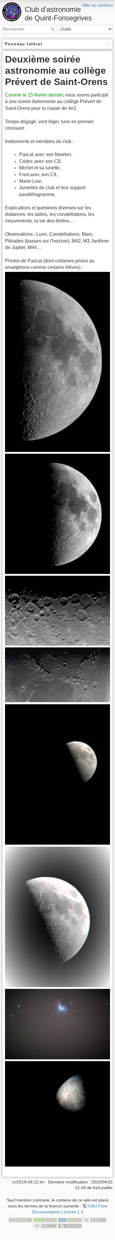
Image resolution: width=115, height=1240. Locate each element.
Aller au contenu (97, 5)
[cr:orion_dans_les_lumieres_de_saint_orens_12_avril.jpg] (57, 1023)
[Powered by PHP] (70, 1219)
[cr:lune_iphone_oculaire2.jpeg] (57, 916)
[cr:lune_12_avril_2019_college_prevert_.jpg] (57, 513)
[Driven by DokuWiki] (70, 1225)
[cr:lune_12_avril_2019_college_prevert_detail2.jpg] (57, 610)
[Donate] (45, 1219)
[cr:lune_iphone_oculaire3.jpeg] (57, 1113)
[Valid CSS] (45, 1225)
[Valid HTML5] (94, 1219)
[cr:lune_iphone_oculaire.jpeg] (57, 774)
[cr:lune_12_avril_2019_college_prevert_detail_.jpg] (57, 674)
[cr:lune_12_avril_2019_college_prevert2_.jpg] (57, 361)
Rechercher (53, 29)
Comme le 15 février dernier (34, 94)
